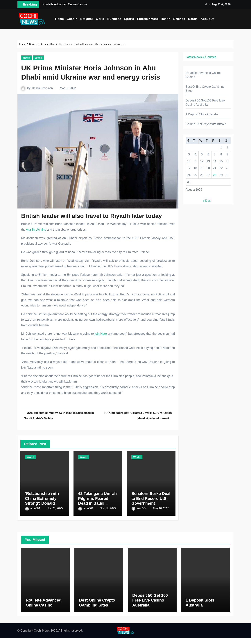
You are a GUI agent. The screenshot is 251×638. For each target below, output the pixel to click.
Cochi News (42, 630)
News (26, 57)
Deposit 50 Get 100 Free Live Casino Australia (150, 600)
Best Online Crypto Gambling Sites (97, 602)
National (86, 18)
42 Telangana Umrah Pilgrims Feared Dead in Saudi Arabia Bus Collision (97, 500)
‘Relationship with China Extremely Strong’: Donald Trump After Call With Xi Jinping (42, 503)
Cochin (72, 18)
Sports (129, 18)
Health (165, 18)
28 (214, 175)
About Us (208, 18)
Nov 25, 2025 (55, 508)
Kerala (193, 18)
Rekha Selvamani (42, 88)
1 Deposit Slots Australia (202, 114)
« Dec (207, 200)
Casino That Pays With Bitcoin (206, 124)
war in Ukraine (36, 229)
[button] (232, 19)
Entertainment (147, 18)
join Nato (101, 333)
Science (179, 18)
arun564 (35, 508)
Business (114, 18)
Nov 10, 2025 (161, 508)
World (100, 18)
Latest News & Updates (201, 57)
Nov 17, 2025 (108, 508)
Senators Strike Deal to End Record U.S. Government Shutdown (150, 500)
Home (59, 18)
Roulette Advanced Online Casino (43, 602)
